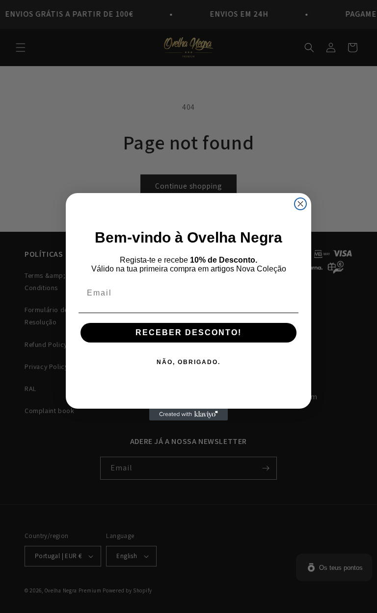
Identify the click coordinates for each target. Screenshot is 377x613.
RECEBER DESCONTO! (188, 332)
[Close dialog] (300, 204)
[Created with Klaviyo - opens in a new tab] (188, 414)
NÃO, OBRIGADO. (188, 362)
